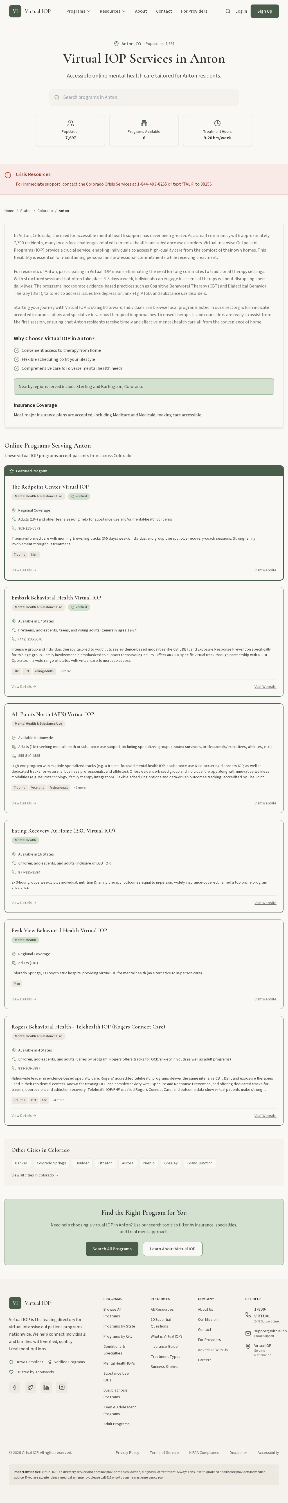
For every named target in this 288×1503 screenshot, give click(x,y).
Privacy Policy (127, 1453)
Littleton (105, 1163)
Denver (21, 1163)
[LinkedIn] (46, 1387)
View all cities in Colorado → (35, 1175)
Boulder (82, 1163)
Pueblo (149, 1163)
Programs (75, 11)
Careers (205, 1360)
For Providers (194, 11)
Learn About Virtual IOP (172, 1249)
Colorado (45, 211)
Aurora (127, 1163)
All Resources (162, 1309)
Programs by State (119, 1326)
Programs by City (118, 1336)
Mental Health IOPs (119, 1363)
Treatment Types (166, 1357)
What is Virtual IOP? (167, 1336)
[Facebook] (14, 1387)
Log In (241, 11)
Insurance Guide (164, 1346)
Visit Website (265, 570)
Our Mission (208, 1319)
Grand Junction (200, 1163)
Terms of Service (164, 1453)
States (26, 211)
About (141, 11)
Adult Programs (117, 1424)
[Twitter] (30, 1387)
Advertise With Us (213, 1350)
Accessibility (268, 1453)
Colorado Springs (51, 1163)
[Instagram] (62, 1387)
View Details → (24, 570)
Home (9, 211)
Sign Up (264, 11)
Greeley (171, 1163)
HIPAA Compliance (204, 1453)
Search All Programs (112, 1249)
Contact (164, 11)
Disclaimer (238, 1453)
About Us (205, 1309)
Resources (110, 11)
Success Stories (164, 1367)
